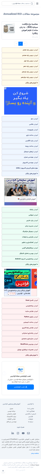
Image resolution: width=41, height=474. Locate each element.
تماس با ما (30, 408)
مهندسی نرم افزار (11, 422)
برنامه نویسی (11, 411)
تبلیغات (30, 419)
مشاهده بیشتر (35, 453)
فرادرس (30, 416)
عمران (11, 408)
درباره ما (30, 422)
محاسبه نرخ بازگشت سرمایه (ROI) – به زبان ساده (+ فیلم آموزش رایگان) (29, 29)
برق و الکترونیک (11, 416)
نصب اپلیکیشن (19, 387)
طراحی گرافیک (11, 419)
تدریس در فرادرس (30, 414)
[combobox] (17, 3)
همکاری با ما (31, 411)
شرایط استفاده (34, 465)
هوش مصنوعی (11, 414)
